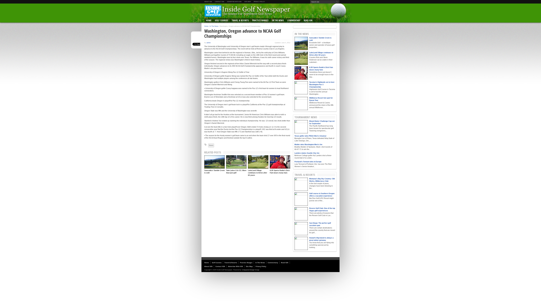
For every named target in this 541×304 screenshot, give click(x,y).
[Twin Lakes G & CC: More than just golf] (236, 162)
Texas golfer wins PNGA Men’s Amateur (310, 136)
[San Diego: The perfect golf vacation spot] (301, 228)
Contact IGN (219, 1)
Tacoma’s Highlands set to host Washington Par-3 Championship (321, 84)
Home (208, 20)
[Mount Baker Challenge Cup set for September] (301, 126)
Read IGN (308, 20)
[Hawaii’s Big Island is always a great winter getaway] (301, 243)
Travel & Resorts (240, 20)
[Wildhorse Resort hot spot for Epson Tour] (301, 103)
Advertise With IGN (234, 1)
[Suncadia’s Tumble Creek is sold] (214, 162)
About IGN (208, 1)
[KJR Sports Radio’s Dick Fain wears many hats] (280, 162)
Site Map (247, 1)
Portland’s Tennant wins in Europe (308, 162)
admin (209, 42)
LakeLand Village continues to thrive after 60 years (257, 172)
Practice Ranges (260, 20)
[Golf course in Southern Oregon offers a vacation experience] (301, 199)
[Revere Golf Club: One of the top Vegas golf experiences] (301, 214)
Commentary (293, 20)
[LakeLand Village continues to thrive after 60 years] (258, 162)
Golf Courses (221, 20)
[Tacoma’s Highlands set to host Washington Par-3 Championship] (301, 87)
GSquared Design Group (250, 270)
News (211, 145)
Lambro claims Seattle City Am (306, 153)
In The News (278, 20)
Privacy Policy (259, 1)
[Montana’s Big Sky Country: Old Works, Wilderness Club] (301, 184)
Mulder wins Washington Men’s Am (308, 145)
